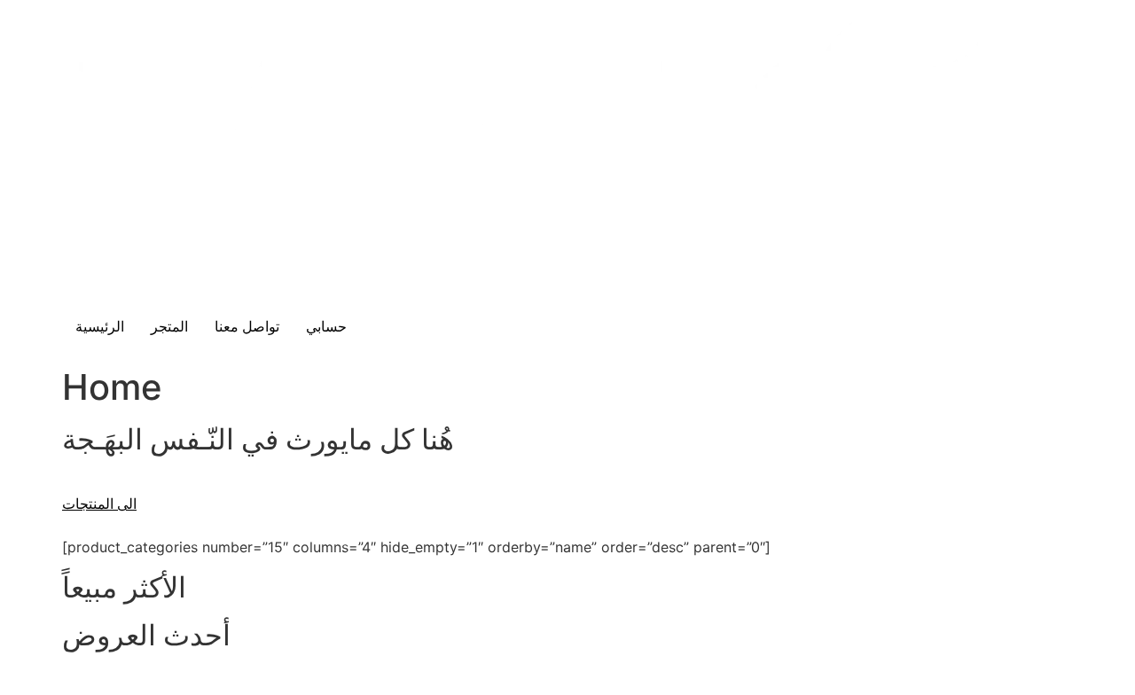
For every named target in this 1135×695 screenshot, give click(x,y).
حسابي (326, 326)
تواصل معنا (247, 326)
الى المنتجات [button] (99, 503)
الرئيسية (99, 326)
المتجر (169, 326)
